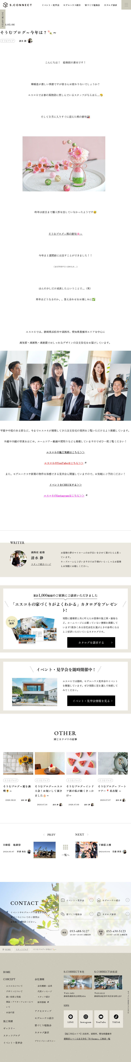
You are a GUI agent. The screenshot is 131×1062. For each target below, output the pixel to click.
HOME (8, 949)
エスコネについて (14, 985)
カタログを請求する (91, 642)
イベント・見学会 (50, 5)
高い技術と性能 (13, 996)
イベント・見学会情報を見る (91, 701)
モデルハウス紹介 (72, 5)
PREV (51, 834)
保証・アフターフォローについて (19, 1004)
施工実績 (8, 1021)
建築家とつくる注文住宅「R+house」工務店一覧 (87, 1038)
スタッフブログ (22, 949)
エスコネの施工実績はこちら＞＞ (65, 452)
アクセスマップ (43, 1011)
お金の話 (10, 1012)
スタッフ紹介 (44, 996)
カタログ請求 (110, 5)
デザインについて (14, 991)
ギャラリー (9, 1028)
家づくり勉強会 (92, 5)
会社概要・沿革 (45, 985)
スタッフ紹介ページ (41, 564)
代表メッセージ (45, 991)
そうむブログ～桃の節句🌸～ (65, 234)
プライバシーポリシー (45, 1040)
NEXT (79, 834)
